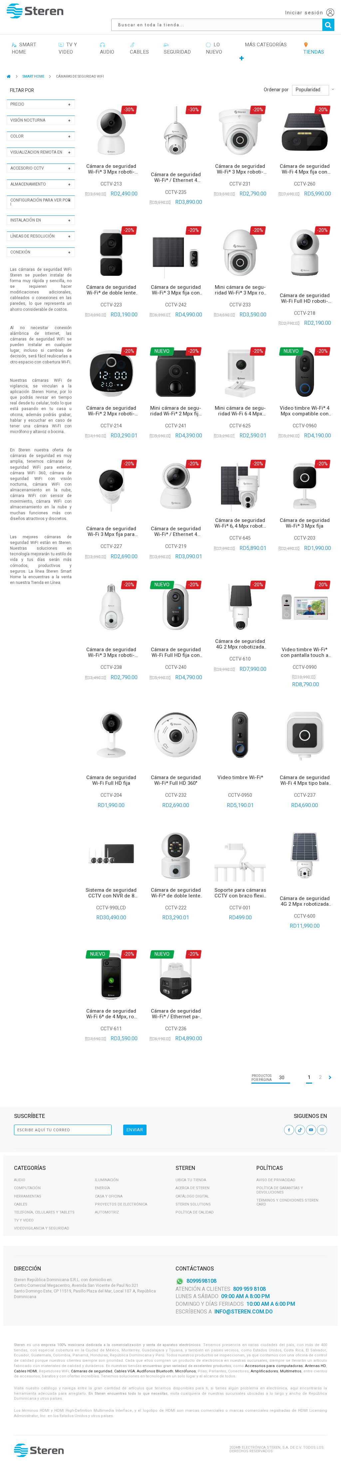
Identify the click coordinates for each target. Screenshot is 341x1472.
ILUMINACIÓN (107, 1180)
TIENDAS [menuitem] (313, 48)
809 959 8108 (249, 1289)
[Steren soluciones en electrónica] (35, 10)
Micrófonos (185, 1371)
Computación (27, 1188)
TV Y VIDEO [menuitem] (68, 48)
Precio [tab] (17, 104)
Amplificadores (264, 1371)
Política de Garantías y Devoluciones (279, 1190)
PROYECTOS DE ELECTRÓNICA (121, 1204)
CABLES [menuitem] (139, 48)
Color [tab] (17, 136)
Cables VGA (124, 1371)
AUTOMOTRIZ (107, 1212)
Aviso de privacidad (275, 1180)
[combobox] (226, 25)
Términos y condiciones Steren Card (287, 1202)
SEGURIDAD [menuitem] (177, 48)
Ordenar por (276, 90)
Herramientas (27, 1196)
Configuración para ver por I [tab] (40, 202)
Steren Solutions (193, 1204)
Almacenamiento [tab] (28, 184)
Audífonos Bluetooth (155, 1371)
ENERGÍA (102, 1188)
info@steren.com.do (243, 1312)
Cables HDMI (25, 1371)
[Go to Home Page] (9, 76)
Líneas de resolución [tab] (32, 236)
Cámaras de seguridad (91, 1371)
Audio (19, 1180)
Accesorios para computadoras (274, 1366)
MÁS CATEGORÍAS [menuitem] (266, 44)
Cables (20, 1204)
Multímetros (290, 1371)
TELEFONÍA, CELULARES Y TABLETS (44, 1212)
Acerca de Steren (192, 1188)
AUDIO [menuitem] (107, 48)
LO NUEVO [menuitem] (214, 48)
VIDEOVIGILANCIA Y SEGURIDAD (41, 1228)
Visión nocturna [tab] (27, 120)
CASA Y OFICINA (109, 1196)
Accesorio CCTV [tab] (27, 168)
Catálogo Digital (192, 1196)
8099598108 (201, 1281)
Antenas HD (315, 1366)
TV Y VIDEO (24, 1220)
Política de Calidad (194, 1212)
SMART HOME (34, 76)
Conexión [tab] (20, 252)
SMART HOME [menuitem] (24, 48)
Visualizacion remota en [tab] (36, 152)
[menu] (170, 51)
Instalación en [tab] (25, 220)
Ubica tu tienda (190, 1180)
